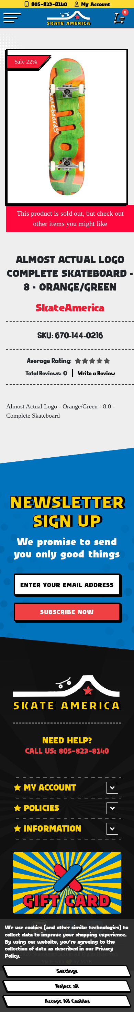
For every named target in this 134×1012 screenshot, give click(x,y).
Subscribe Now (67, 611)
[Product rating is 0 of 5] (92, 360)
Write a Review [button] (96, 373)
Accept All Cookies (67, 1001)
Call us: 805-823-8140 (67, 750)
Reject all (67, 986)
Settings (67, 971)
